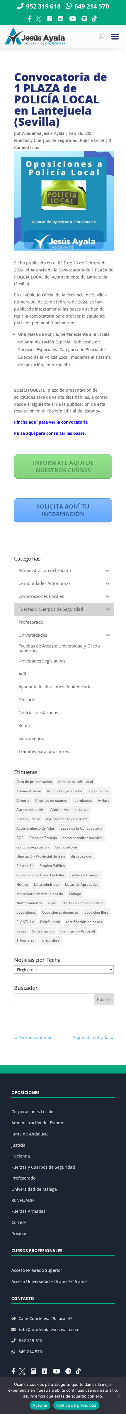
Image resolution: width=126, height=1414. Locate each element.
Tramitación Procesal (77, 931)
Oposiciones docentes (60, 912)
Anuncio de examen (52, 800)
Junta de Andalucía (30, 1134)
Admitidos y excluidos (65, 791)
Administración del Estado (37, 1123)
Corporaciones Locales (33, 1111)
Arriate (104, 800)
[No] (119, 1395)
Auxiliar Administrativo (69, 809)
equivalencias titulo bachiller (40, 875)
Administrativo (28, 791)
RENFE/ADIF (22, 1200)
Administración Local (75, 781)
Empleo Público (52, 865)
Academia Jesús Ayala (43, 133)
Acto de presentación (34, 781)
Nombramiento (29, 902)
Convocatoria (66, 847)
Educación (25, 865)
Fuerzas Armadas (28, 1211)
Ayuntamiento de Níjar (35, 828)
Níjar (52, 902)
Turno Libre (49, 940)
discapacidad (81, 856)
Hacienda (20, 1156)
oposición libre (96, 912)
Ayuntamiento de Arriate (67, 818)
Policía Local (92, 140)
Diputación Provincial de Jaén (40, 856)
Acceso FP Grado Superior (36, 1270)
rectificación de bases (84, 921)
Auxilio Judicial (28, 818)
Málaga (75, 893)
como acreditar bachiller (83, 837)
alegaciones (98, 791)
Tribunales (25, 940)
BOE (19, 837)
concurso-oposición (32, 847)
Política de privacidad (76, 1405)
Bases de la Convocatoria (81, 828)
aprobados (83, 800)
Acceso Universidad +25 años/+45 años (49, 1281)
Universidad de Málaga (34, 1189)
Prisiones (20, 1233)
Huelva (22, 884)
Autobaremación (30, 809)
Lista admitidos (46, 884)
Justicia (18, 1145)
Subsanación (43, 931)
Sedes (21, 931)
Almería (22, 800)
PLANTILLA (25, 921)
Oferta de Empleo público (82, 902)
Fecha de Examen (85, 875)
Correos (19, 1222)
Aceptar (40, 1405)
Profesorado (23, 1178)
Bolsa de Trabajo (43, 837)
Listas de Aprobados (81, 884)
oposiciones (26, 912)
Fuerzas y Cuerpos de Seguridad (46, 140)
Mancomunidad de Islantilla (39, 893)
